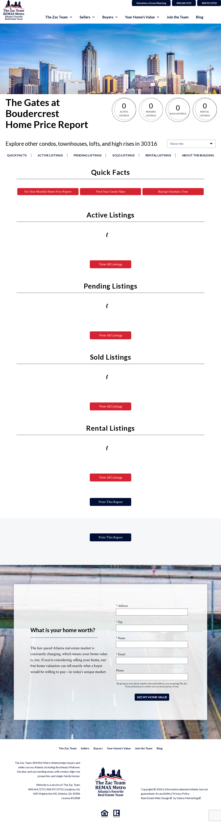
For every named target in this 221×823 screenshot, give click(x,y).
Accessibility (163, 793)
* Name (120, 638)
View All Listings (110, 264)
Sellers (85, 748)
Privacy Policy (181, 793)
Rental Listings (158, 155)
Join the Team (178, 17)
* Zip (119, 622)
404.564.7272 (183, 3)
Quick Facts (17, 155)
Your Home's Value (119, 748)
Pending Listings (88, 155)
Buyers (98, 748)
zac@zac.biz (72, 789)
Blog (199, 17)
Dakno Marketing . (189, 798)
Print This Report (111, 502)
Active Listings (50, 155)
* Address (122, 606)
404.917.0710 (209, 3)
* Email (120, 654)
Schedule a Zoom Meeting (151, 3)
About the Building (198, 155)
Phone (120, 670)
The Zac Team (68, 748)
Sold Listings (123, 155)
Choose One (176, 144)
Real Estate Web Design (155, 798)
